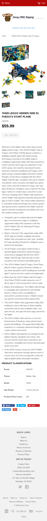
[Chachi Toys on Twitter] (20, 488)
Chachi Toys (24, 505)
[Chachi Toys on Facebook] (27, 488)
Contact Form (23, 464)
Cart (43, 3)
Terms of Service (23, 448)
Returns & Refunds (23, 451)
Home (4, 36)
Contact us (23, 444)
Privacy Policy (23, 454)
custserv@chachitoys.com (24, 471)
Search (23, 437)
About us (23, 441)
